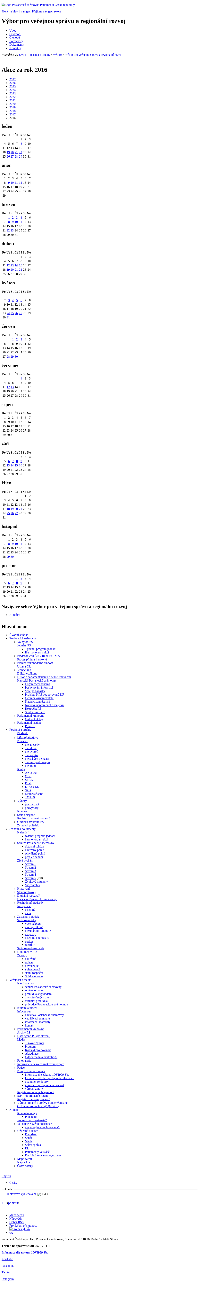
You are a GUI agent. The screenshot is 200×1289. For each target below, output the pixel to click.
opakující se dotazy (37, 1081)
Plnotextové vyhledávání (20, 1194)
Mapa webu (24, 1158)
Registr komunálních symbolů (35, 1092)
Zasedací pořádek (28, 825)
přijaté (29, 962)
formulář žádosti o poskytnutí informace (49, 1078)
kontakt (29, 1025)
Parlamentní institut (29, 722)
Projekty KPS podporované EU (44, 694)
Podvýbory (16, 41)
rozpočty (30, 934)
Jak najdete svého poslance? (34, 1123)
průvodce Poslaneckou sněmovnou (46, 1004)
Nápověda (23, 1162)
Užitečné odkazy (27, 1130)
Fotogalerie (24, 1060)
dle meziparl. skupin (37, 762)
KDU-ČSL (32, 786)
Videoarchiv (32, 885)
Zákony (22, 955)
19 (8, 152)
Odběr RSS (16, 1222)
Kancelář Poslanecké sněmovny (36, 680)
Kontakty (15, 48)
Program (30, 1046)
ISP (4, 1203)
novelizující (32, 965)
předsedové (32, 804)
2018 (12, 111)
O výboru (15, 34)
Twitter (6, 1272)
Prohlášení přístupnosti (23, 1225)
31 (8, 317)
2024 (12, 89)
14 (16, 265)
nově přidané (33, 923)
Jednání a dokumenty (22, 829)
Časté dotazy (25, 1166)
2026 (12, 82)
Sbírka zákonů (34, 976)
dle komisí (31, 755)
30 (16, 356)
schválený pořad (35, 853)
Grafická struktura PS (30, 822)
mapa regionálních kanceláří (42, 1127)
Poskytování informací (39, 687)
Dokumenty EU (27, 951)
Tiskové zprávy (34, 1043)
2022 (12, 96)
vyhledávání (32, 969)
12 (20, 182)
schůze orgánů (34, 990)
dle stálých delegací (37, 758)
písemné (30, 909)
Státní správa (33, 1144)
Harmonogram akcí (37, 652)
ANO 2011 (32, 772)
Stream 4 (30, 874)
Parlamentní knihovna (30, 715)
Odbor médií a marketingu (41, 1057)
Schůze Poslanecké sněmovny (35, 843)
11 (16, 182)
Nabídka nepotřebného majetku (44, 705)
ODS (28, 776)
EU (27, 1148)
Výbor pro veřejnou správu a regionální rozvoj (93, 54)
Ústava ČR (24, 666)
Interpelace (24, 906)
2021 (12, 100)
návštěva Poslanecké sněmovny (44, 1015)
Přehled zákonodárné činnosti (35, 663)
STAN (29, 779)
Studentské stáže (35, 712)
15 (20, 265)
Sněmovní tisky (26, 920)
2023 (12, 93)
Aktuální (14, 614)
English (6, 1176)
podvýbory (31, 807)
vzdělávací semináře (37, 1018)
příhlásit (13, 1203)
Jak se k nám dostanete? (32, 1120)
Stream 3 (30, 871)
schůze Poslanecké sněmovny (43, 986)
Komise (22, 811)
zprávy (29, 941)
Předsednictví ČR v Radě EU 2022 (39, 656)
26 (8, 156)
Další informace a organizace (43, 1155)
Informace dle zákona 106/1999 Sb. (25, 1252)
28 (16, 156)
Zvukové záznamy (36, 881)
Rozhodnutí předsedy (30, 902)
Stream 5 (30, 878)
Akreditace (31, 1053)
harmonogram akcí (36, 839)
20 (12, 152)
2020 (12, 103)
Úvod (12, 30)
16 (20, 465)
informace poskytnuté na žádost (44, 1085)
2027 (12, 79)
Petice (21, 1067)
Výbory (57, 54)
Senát (28, 1137)
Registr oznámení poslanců (33, 818)
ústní (28, 913)
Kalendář (23, 832)
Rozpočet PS (33, 708)
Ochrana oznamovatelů (39, 698)
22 (20, 152)
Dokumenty (16, 44)
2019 (12, 107)
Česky (13, 1182)
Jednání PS (24, 645)
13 (12, 265)
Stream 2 (30, 867)
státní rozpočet (34, 972)
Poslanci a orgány (39, 54)
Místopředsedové (27, 737)
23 (12, 230)
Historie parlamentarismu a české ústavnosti (44, 677)
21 (16, 152)
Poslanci (22, 741)
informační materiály (37, 1022)
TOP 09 (30, 797)
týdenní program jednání (40, 836)
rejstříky (30, 944)
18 (8, 509)
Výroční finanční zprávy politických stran (42, 1102)
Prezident (31, 1134)
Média (21, 1039)
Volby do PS (25, 642)
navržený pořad (34, 850)
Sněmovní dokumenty (30, 948)
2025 (12, 86)
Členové (14, 37)
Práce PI (30, 726)
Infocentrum (24, 1011)
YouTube (7, 1259)
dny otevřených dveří (38, 997)
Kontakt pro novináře (38, 1050)
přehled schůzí (34, 857)
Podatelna (31, 1116)
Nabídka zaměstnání (37, 701)
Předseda (22, 733)
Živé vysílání (25, 860)
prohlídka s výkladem (38, 994)
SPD (28, 790)
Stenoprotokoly (26, 892)
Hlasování (23, 888)
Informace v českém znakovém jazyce (40, 1064)
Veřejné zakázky (35, 691)
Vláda (28, 1141)
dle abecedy (32, 744)
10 (12, 182)
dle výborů (31, 751)
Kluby (21, 769)
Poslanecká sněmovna (23, 638)
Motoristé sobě (34, 793)
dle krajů (30, 765)
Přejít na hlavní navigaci (16, 11)
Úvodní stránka (18, 635)
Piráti (28, 783)
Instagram (8, 1279)
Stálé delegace (26, 814)
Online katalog (34, 719)
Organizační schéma (37, 684)
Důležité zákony (27, 673)
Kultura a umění (27, 1008)
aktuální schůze (34, 846)
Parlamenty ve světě (37, 1151)
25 (12, 313)
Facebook (8, 1265)
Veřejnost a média (20, 979)
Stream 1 (30, 864)
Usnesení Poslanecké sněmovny (37, 899)
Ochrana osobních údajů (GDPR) (38, 1106)
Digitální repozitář (28, 895)
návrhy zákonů (34, 927)
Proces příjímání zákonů (32, 659)
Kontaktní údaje (27, 1113)
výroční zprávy (34, 1088)
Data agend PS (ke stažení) (33, 1036)
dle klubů (31, 748)
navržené (30, 958)
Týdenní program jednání (40, 649)
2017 (12, 114)
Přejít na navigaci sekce (46, 11)
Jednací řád (24, 670)
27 (12, 156)
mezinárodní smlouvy (38, 930)
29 (20, 156)
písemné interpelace (37, 937)
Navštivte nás (25, 983)
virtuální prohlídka (36, 1001)
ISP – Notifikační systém (32, 1095)
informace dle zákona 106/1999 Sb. (47, 1074)
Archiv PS (23, 1032)
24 (8, 313)
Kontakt (14, 1109)
